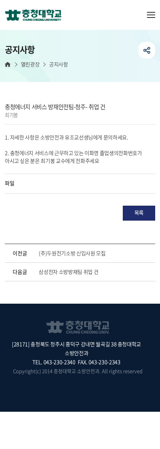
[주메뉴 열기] (151, 14)
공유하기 (146, 50)
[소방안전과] (36, 15)
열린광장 (30, 64)
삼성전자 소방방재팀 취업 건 (68, 271)
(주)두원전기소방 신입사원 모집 (72, 253)
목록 (139, 212)
